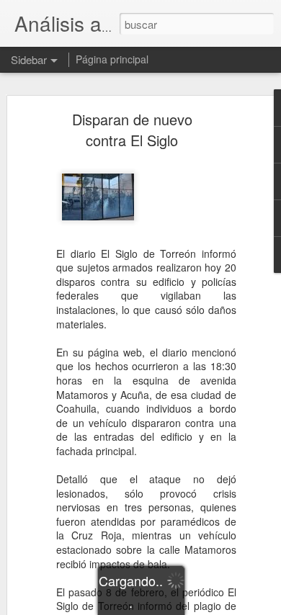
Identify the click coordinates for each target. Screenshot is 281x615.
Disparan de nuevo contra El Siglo (132, 130)
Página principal (112, 59)
